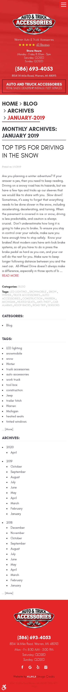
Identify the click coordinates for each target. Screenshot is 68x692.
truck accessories (26, 295)
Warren (50, 298)
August (15, 477)
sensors (53, 305)
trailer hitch (14, 401)
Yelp (38, 667)
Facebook (22, 667)
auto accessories (17, 374)
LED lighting (18, 291)
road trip (39, 305)
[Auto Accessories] (34, 24)
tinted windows (16, 421)
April (14, 452)
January (16, 585)
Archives (20, 110)
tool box (11, 385)
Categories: (13, 316)
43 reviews (43, 45)
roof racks (22, 305)
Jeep (9, 395)
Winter (6, 295)
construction (32, 298)
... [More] (7, 429)
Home (10, 103)
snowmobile (38, 291)
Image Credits (46, 676)
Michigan (8, 301)
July (13, 482)
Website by (20, 676)
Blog (30, 103)
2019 (9, 461)
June (14, 487)
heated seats (26, 301)
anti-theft (44, 301)
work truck (13, 379)
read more (10, 276)
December (18, 528)
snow (52, 291)
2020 (10, 447)
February (16, 508)
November (17, 533)
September (18, 472)
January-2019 (26, 117)
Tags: (7, 339)
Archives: (11, 438)
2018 (9, 522)
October (16, 466)
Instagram (46, 667)
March (15, 503)
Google (30, 667)
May (13, 493)
